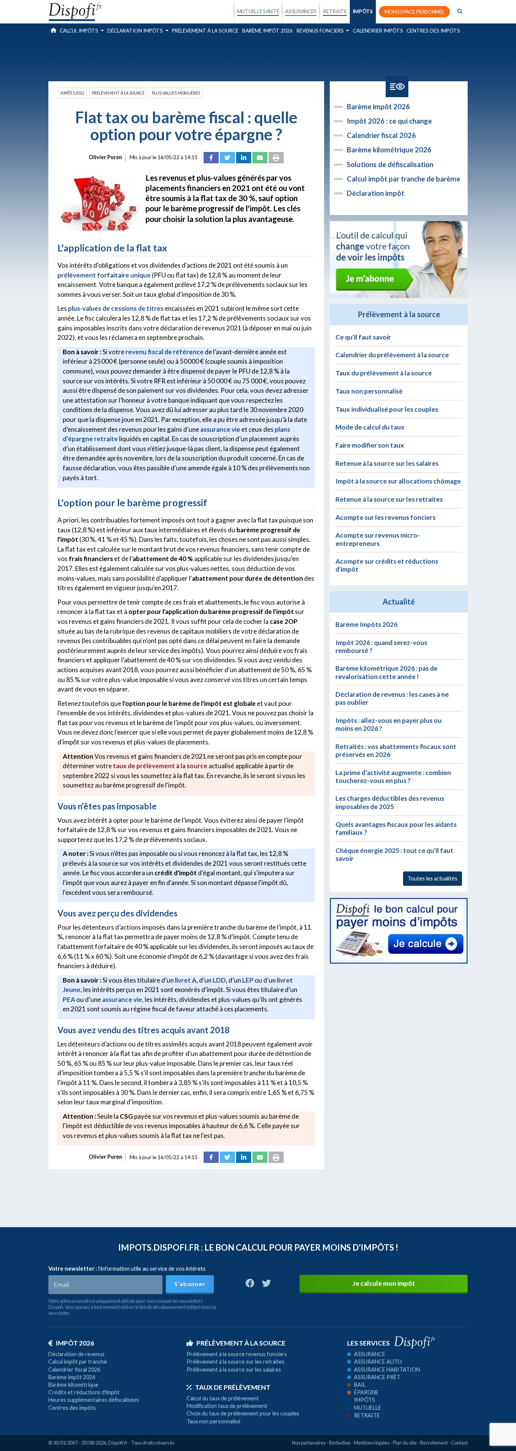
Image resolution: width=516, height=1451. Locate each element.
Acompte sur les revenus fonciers (385, 517)
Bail (360, 1384)
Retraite (367, 1415)
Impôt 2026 (75, 1343)
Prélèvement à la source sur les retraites (235, 1361)
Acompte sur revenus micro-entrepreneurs (377, 539)
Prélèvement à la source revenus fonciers (237, 1354)
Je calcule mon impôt (383, 1283)
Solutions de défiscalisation (390, 164)
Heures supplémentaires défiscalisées (93, 1400)
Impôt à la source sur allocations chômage (398, 481)
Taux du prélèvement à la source (383, 373)
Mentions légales (371, 1443)
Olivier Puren (105, 157)
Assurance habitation (387, 1369)
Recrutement (434, 1443)
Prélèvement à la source (205, 31)
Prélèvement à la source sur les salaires (234, 1369)
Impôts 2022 (72, 93)
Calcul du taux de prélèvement (223, 1398)
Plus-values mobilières (176, 93)
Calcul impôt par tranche (77, 1361)
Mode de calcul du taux (370, 427)
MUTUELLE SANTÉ (258, 11)
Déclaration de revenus (76, 1354)
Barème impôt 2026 (267, 31)
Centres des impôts (433, 31)
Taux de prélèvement (232, 1387)
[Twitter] (227, 157)
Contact (459, 1443)
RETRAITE (334, 11)
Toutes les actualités (432, 878)
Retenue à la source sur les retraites (389, 499)
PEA (69, 999)
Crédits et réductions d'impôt (84, 1392)
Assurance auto (378, 1361)
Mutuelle (367, 1407)
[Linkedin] (243, 157)
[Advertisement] (258, 58)
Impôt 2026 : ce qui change (389, 121)
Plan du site (405, 1443)
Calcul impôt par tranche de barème (403, 179)
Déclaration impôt (375, 193)
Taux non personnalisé (369, 391)
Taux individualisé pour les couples (386, 409)
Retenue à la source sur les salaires (387, 463)
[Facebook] (211, 157)
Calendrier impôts (378, 31)
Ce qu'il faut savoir (363, 337)
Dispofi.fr (118, 1443)
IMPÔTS (363, 11)
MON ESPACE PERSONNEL (415, 12)
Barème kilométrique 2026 (389, 150)
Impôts (364, 1400)
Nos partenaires (309, 1443)
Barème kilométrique (73, 1384)
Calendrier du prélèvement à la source (392, 355)
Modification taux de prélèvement (227, 1406)
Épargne (366, 1392)
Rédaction (340, 1443)
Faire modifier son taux (369, 445)
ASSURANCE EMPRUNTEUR (300, 76)
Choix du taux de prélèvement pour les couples (243, 1413)
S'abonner (189, 1283)
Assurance (369, 1354)
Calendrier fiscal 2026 (381, 135)
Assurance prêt (377, 1377)
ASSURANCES (301, 11)
